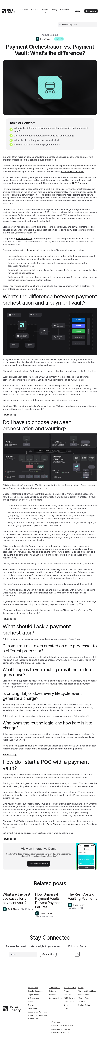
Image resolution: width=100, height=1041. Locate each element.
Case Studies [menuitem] (69, 1001)
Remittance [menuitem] (32, 1008)
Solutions (34, 9)
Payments (59, 39)
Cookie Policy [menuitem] (83, 998)
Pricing (54, 9)
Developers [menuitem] (54, 987)
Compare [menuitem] (55, 1022)
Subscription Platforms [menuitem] (37, 1012)
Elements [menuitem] (52, 994)
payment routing (24, 238)
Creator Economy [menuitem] (35, 991)
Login (77, 11)
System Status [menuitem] (84, 1005)
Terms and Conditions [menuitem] (87, 991)
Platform (45, 9)
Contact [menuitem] (67, 1008)
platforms (30, 250)
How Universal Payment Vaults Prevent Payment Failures (48, 900)
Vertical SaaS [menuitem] (33, 1019)
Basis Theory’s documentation (62, 824)
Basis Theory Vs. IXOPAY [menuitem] (61, 1029)
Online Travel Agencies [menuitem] (37, 1015)
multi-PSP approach (79, 183)
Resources (64, 9)
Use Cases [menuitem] (33, 987)
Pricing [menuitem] (66, 991)
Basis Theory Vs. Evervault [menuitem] (62, 1026)
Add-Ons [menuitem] (67, 994)
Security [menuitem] (81, 1001)
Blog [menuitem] (66, 1005)
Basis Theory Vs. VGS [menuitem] (60, 1032)
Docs (44, 12)
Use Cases (23, 9)
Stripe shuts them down (72, 171)
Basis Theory (46, 39)
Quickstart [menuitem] (53, 991)
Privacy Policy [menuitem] (83, 994)
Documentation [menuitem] (55, 998)
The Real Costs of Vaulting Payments (82, 896)
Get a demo (91, 11)
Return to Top (10, 414)
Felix (5, 569)
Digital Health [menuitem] (33, 994)
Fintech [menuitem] (31, 1001)
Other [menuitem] (80, 987)
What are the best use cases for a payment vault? (16, 898)
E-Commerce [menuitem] (33, 998)
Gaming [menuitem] (31, 1005)
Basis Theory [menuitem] (70, 987)
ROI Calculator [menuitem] (70, 998)
